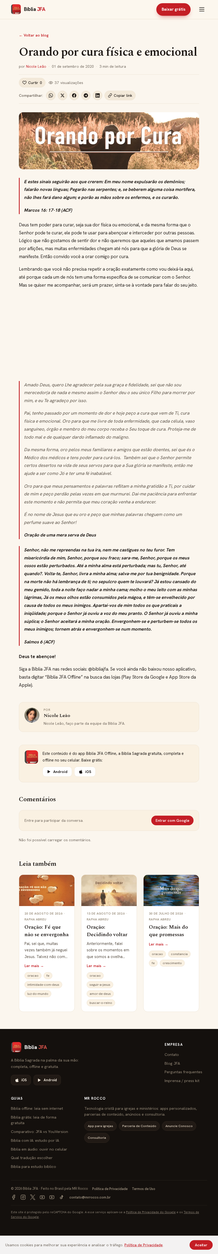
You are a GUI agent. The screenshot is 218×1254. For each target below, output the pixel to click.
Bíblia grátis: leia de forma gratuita (33, 1120)
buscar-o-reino (101, 1003)
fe (48, 975)
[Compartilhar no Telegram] (86, 95)
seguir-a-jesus (100, 985)
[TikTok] (61, 1197)
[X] (32, 1197)
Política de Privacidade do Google (151, 1212)
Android (60, 771)
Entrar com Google (172, 820)
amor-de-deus (100, 994)
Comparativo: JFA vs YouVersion (39, 1131)
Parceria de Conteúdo (139, 1126)
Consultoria (97, 1137)
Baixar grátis (173, 9)
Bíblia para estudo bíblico (33, 1166)
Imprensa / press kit (182, 1080)
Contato (172, 1054)
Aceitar (201, 1245)
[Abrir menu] (201, 9)
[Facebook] (13, 1197)
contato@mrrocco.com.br (90, 1197)
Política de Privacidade (110, 1189)
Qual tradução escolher (32, 1157)
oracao (33, 975)
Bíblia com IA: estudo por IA (35, 1140)
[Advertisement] (109, 335)
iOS (88, 771)
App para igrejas (100, 1126)
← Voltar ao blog (34, 35)
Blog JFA (172, 1063)
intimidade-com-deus (43, 985)
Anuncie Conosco (179, 1126)
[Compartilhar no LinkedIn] (97, 95)
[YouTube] (42, 1197)
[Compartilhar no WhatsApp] (51, 95)
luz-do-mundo (37, 994)
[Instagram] (23, 1197)
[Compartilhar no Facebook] (74, 95)
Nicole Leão (36, 66)
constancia (179, 954)
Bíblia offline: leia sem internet (37, 1108)
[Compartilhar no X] (62, 95)
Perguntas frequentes (183, 1071)
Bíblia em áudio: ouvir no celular (39, 1149)
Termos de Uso (143, 1189)
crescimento (172, 963)
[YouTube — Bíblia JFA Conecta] (51, 1197)
